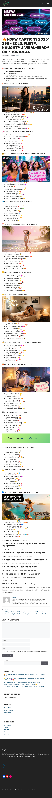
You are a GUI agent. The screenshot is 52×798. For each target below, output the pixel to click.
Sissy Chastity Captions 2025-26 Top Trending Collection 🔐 (20, 684)
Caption (5, 765)
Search (6, 660)
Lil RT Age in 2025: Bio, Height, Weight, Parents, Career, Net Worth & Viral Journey (26, 611)
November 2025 (8, 712)
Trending (6, 734)
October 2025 (8, 714)
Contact (34, 789)
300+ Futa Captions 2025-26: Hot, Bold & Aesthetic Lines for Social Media (24, 686)
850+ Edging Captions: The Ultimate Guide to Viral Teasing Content (22, 682)
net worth (6, 729)
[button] (43, 4)
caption (6, 609)
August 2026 (7, 708)
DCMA (48, 789)
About (29, 789)
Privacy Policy (41, 789)
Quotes (6, 732)
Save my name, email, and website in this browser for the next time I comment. (25, 651)
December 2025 (8, 710)
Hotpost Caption (28, 438)
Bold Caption (7, 725)
